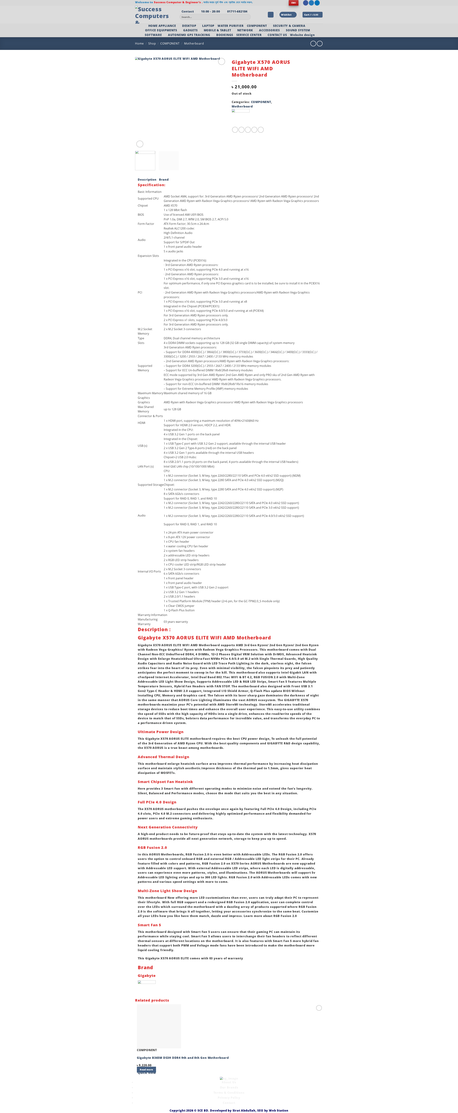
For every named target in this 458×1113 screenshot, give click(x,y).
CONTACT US (277, 35)
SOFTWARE (153, 35)
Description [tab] (147, 180)
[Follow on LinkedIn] (317, 3)
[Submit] (247, 17)
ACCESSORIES (269, 30)
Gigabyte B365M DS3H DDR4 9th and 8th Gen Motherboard (183, 1058)
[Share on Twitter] (241, 130)
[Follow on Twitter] (311, 3)
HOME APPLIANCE (162, 26)
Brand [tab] (164, 180)
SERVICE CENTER (249, 35)
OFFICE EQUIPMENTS (161, 30)
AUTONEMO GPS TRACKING (189, 35)
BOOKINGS (224, 35)
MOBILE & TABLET (217, 30)
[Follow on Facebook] (305, 3)
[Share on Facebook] (235, 130)
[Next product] (313, 43)
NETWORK (245, 30)
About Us (229, 1082)
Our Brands (229, 1087)
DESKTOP (189, 26)
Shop (152, 43)
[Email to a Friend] (248, 130)
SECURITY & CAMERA (289, 26)
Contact (229, 1103)
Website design (302, 35)
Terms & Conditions (228, 1093)
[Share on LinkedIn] (261, 130)
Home (139, 43)
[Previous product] (319, 43)
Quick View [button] (147, 1073)
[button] (271, 15)
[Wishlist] (221, 61)
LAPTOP (208, 26)
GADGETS (190, 30)
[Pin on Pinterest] (254, 130)
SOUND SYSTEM (298, 30)
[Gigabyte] (241, 117)
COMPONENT (257, 26)
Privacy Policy (229, 1098)
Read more (146, 1069)
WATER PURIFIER (230, 26)
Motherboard (194, 43)
